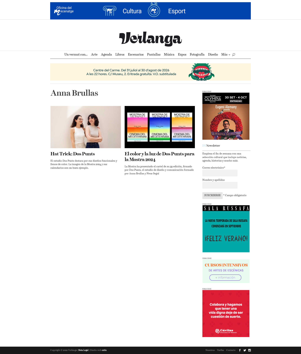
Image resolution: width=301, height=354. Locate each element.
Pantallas (154, 55)
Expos (182, 55)
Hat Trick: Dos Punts (72, 154)
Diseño (213, 55)
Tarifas (220, 350)
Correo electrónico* (213, 168)
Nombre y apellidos (213, 180)
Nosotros (210, 350)
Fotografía (197, 55)
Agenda (106, 55)
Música (169, 55)
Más (224, 55)
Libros (119, 55)
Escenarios (136, 55)
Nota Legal (83, 350)
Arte (94, 55)
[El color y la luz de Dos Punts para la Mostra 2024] (160, 127)
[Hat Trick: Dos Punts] (85, 127)
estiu (104, 350)
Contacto (230, 350)
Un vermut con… (76, 55)
